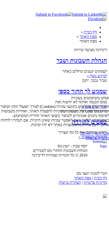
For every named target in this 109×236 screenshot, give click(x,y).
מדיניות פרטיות (97, 138)
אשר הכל (102, 133)
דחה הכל (87, 133)
